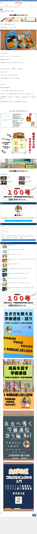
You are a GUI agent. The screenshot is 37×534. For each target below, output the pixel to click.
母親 (1, 9)
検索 (1, 513)
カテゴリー (3, 230)
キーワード (3, 226)
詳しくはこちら (18, 220)
